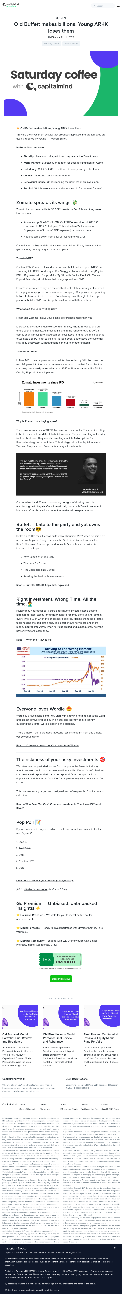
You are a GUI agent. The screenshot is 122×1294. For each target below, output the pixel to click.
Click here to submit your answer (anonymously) (44, 880)
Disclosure (45, 1109)
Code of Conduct (27, 1109)
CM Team (53, 37)
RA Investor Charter (69, 1109)
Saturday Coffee (51, 43)
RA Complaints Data (90, 1109)
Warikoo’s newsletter (35, 889)
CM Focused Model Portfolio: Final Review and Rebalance (17, 1038)
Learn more (50, 1088)
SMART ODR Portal (110, 1109)
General (61, 18)
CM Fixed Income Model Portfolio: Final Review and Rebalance (59, 1038)
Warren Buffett (71, 43)
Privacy (84, 1104)
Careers (43, 1104)
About (22, 1104)
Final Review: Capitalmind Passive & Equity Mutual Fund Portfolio (101, 1038)
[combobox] (103, 5)
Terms (63, 1104)
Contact (104, 1104)
